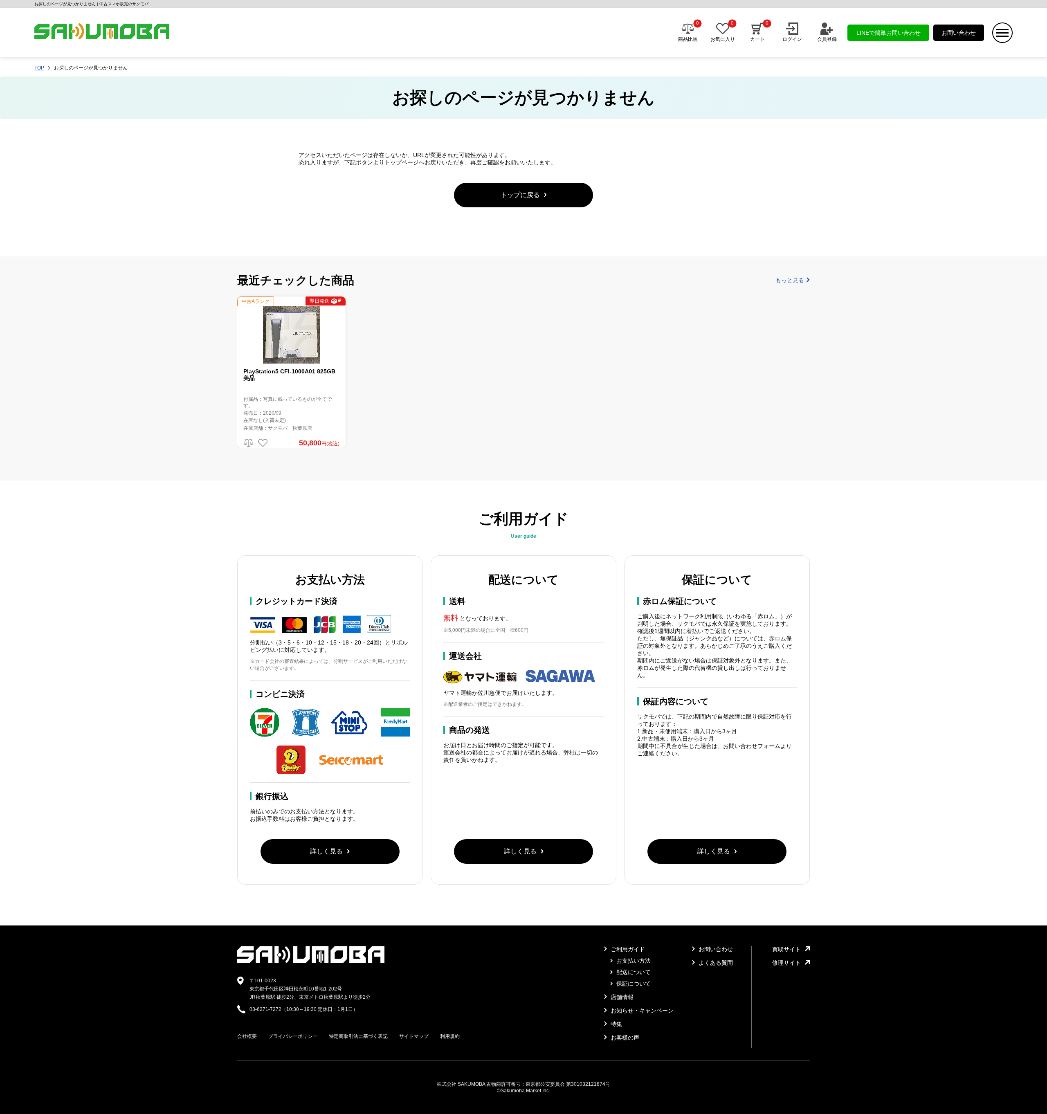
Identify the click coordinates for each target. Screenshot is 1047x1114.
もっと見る (789, 280)
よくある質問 (715, 962)
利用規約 (450, 1036)
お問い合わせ (958, 32)
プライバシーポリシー (292, 1036)
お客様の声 (624, 1037)
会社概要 (247, 1036)
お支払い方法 (633, 960)
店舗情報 (621, 997)
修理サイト (786, 962)
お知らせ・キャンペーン (641, 1010)
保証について (633, 983)
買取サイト (786, 949)
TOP (39, 68)
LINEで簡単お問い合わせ (888, 32)
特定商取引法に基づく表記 (358, 1036)
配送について (633, 972)
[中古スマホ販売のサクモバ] (310, 961)
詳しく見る (326, 851)
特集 (615, 1024)
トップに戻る (520, 194)
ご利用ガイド (627, 949)
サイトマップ (414, 1036)
